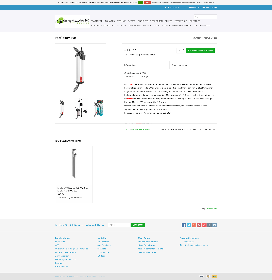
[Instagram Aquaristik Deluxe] (214, 225)
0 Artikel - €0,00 (174, 7)
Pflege (168, 21)
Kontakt (58, 263)
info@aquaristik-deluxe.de (196, 245)
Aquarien (110, 21)
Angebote (101, 248)
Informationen (130, 65)
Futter (131, 21)
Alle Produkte (103, 241)
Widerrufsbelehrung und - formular (71, 248)
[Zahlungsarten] (201, 276)
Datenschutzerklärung (65, 252)
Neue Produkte (104, 245)
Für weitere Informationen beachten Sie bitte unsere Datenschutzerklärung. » (183, 2)
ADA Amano (135, 25)
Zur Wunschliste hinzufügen (172, 129)
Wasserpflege (138, 129)
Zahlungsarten (62, 256)
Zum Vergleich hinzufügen (196, 129)
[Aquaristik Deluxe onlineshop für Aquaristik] (72, 21)
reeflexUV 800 (210, 38)
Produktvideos (151, 25)
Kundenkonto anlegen (148, 241)
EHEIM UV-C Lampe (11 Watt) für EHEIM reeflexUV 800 (73, 189)
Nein (147, 2)
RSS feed (101, 256)
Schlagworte (103, 252)
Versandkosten (148, 54)
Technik (121, 21)
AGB (57, 245)
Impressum (60, 241)
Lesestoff (194, 21)
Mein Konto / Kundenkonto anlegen (202, 7)
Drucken (211, 129)
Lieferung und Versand (65, 259)
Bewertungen (179, 65)
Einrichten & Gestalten (150, 21)
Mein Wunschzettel (147, 252)
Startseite (96, 21)
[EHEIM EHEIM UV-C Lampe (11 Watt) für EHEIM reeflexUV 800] (74, 165)
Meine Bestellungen (147, 245)
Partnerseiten (61, 266)
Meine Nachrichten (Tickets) (150, 248)
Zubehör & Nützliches (103, 25)
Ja (141, 2)
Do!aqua (121, 25)
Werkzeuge (181, 21)
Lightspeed (101, 276)
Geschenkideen (202, 25)
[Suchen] (195, 16)
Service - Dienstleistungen (176, 25)
